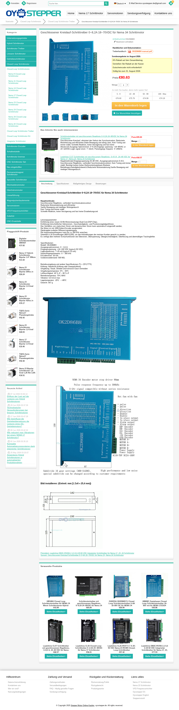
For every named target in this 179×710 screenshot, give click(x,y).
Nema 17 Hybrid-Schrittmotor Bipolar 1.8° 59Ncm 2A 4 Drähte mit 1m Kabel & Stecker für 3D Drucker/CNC (27, 255)
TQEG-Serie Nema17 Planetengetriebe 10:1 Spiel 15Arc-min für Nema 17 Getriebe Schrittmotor (26, 356)
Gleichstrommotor (15, 190)
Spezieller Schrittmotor (17, 180)
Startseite (9, 21)
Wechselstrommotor (16, 185)
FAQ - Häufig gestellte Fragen (62, 689)
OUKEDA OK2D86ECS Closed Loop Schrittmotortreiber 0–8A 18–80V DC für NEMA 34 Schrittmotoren (122, 604)
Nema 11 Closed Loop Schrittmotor (17, 82)
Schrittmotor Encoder (16, 146)
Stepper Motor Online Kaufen (82, 705)
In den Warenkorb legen (143, 145)
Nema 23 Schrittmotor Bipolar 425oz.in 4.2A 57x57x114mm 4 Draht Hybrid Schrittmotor (27, 298)
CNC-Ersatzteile (14, 221)
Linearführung (13, 195)
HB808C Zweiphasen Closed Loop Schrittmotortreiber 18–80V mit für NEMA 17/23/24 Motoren (154, 604)
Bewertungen (101, 184)
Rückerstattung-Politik (100, 682)
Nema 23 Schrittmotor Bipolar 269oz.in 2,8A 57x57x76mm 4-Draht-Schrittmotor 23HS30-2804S (27, 269)
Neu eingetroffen (14, 167)
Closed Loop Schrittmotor (30, 21)
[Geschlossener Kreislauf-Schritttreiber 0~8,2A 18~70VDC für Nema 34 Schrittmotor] (75, 72)
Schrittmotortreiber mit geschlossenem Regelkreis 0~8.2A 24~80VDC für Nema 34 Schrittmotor (89, 604)
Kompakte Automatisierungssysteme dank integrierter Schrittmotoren (21, 446)
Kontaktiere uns (163, 13)
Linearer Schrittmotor (16, 54)
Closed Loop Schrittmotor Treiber (61, 21)
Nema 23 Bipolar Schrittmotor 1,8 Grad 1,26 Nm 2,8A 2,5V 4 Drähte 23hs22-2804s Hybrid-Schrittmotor (27, 370)
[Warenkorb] (171, 4)
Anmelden (15, 3)
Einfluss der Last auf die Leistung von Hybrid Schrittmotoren (18, 399)
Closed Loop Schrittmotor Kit (18, 136)
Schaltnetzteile (13, 151)
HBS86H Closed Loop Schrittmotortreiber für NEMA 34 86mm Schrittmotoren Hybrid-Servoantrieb (56, 604)
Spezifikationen (62, 184)
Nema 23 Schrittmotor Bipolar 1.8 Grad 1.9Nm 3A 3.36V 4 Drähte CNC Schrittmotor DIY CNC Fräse (26, 284)
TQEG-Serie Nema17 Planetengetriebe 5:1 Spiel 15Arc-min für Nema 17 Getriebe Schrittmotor (26, 313)
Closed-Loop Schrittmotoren (18, 69)
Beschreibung (46, 184)
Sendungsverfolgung (138, 13)
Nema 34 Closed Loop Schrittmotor (17, 118)
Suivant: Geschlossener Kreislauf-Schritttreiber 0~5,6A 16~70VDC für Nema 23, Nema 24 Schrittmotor (82, 555)
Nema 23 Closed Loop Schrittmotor (17, 103)
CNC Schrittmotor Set (16, 162)
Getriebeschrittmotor (16, 59)
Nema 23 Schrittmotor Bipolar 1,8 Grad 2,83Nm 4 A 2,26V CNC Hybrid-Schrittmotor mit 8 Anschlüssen (27, 327)
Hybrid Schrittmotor (15, 43)
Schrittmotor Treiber (15, 48)
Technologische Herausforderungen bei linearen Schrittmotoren (17, 410)
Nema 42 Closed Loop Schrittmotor (17, 125)
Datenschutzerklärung (17, 682)
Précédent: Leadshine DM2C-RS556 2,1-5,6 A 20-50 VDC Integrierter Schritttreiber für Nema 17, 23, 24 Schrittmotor (87, 553)
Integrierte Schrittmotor (16, 141)
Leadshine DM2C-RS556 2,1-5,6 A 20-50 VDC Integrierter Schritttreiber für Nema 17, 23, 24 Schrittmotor (154, 649)
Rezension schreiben (124, 42)
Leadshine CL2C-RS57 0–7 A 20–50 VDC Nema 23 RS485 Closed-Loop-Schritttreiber (122, 648)
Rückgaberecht (97, 685)
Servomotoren (115, 13)
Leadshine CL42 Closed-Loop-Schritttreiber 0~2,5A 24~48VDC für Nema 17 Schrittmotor (88, 648)
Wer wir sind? (13, 689)
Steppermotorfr (139, 698)
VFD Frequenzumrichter (17, 211)
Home (71, 13)
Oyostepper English (141, 695)
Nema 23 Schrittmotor (142, 685)
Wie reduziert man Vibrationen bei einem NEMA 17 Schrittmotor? (20, 435)
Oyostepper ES (139, 692)
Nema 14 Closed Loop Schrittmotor (17, 89)
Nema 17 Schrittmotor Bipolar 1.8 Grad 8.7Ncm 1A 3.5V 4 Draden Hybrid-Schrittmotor (26, 342)
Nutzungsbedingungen (17, 692)
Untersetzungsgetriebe (17, 38)
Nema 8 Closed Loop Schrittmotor (16, 75)
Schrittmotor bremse (16, 157)
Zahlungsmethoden (57, 682)
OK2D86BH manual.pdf (142, 51)
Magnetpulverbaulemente (18, 200)
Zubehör (10, 216)
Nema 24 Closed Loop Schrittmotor (17, 111)
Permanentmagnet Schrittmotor (15, 173)
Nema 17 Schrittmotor (91, 13)
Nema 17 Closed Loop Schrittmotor (17, 96)
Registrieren (31, 3)
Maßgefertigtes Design (82, 184)
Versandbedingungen (58, 685)
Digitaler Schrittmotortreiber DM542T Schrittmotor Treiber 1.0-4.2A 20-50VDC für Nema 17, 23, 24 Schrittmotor (27, 241)
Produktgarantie (97, 689)
